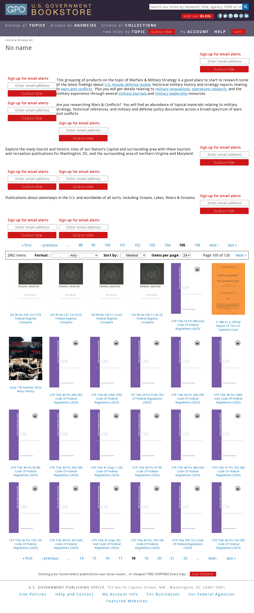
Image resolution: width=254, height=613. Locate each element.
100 (107, 245)
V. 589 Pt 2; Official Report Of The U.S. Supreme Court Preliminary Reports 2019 (228, 325)
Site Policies (33, 594)
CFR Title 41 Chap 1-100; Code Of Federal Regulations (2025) (107, 471)
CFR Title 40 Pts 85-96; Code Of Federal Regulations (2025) (25, 471)
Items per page (165, 255)
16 (107, 558)
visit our (197, 16)
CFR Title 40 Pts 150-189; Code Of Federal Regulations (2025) (228, 544)
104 (167, 245)
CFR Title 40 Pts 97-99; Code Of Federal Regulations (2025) (147, 471)
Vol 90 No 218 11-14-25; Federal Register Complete (106, 318)
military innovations (172, 88)
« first (27, 245)
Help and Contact (74, 594)
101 (122, 245)
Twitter (225, 16)
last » (232, 245)
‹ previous (49, 245)
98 (80, 245)
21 (172, 558)
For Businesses (163, 594)
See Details (202, 574)
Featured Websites (127, 600)
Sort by (110, 255)
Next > (241, 255)
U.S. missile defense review (127, 84)
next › (214, 245)
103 (152, 245)
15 (94, 558)
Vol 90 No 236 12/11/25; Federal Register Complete (25, 318)
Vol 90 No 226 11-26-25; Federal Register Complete (147, 318)
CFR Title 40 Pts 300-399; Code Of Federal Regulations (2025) (66, 471)
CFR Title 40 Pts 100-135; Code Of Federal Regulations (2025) (25, 544)
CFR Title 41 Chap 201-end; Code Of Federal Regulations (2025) (107, 544)
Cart (238, 31)
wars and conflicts (76, 88)
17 (120, 558)
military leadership (171, 93)
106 (197, 245)
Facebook (220, 16)
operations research (209, 88)
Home (9, 40)
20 (159, 558)
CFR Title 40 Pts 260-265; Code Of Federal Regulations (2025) (66, 398)
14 (81, 558)
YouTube (236, 16)
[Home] (50, 13)
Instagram (230, 16)
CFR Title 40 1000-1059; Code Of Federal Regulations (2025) (106, 398)
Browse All (25, 25)
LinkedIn (246, 16)
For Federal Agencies (212, 594)
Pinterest (241, 16)
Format (42, 255)
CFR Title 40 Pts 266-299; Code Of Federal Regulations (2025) (187, 398)
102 (137, 245)
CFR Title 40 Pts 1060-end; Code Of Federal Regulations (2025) (228, 398)
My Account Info (120, 594)
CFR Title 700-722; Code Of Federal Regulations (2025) (188, 544)
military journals (133, 93)
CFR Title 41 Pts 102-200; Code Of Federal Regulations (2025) (228, 471)
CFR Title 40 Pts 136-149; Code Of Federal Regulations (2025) (147, 544)
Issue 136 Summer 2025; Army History (25, 389)
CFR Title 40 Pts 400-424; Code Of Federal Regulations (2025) (187, 471)
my (194, 31)
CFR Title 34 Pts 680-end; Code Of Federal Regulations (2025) (187, 324)
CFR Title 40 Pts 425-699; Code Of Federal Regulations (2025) (66, 544)
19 (146, 558)
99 (93, 245)
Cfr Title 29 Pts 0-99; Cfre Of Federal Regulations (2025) (147, 398)
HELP (220, 31)
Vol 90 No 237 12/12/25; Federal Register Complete (66, 318)
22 (185, 558)
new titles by (137, 31)
